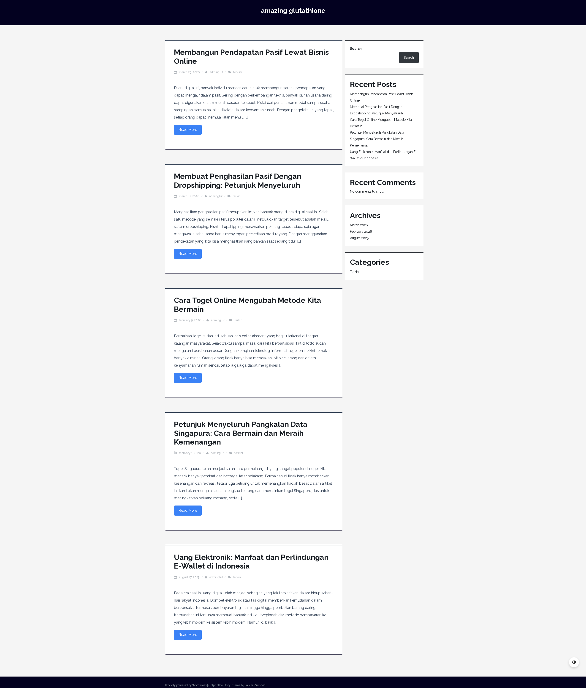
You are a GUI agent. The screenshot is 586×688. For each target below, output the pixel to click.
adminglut (216, 72)
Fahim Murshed (255, 685)
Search (356, 48)
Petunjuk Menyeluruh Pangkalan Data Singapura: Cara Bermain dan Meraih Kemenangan (240, 433)
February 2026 (361, 231)
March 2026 (359, 225)
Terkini (237, 72)
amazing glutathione (293, 10)
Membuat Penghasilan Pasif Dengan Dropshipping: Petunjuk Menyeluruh (237, 180)
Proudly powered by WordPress (185, 685)
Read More (188, 129)
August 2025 (359, 238)
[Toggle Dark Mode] (574, 662)
